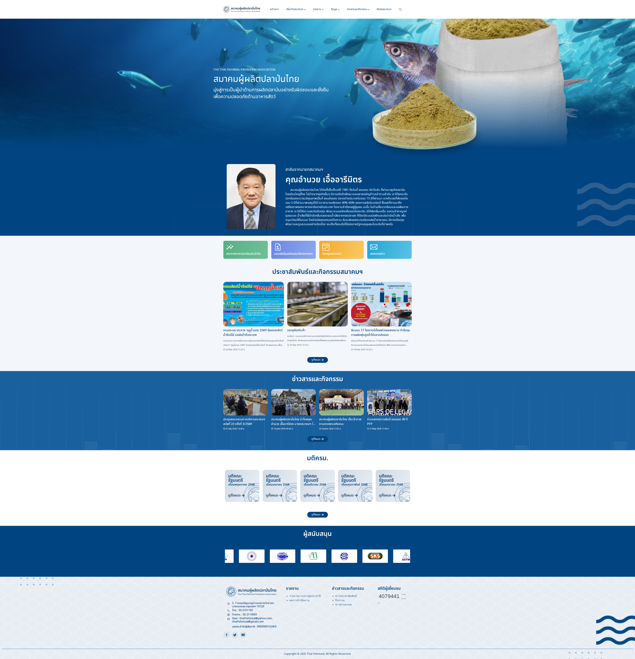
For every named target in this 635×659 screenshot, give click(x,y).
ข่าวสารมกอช (343, 604)
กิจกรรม (340, 600)
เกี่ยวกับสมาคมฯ (294, 9)
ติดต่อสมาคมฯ (384, 9)
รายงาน (317, 9)
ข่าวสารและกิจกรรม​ (357, 9)
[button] (400, 9)
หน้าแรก (274, 9)
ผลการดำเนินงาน (299, 600)
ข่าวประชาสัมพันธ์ (346, 596)
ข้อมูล (334, 9)
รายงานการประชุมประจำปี (305, 596)
